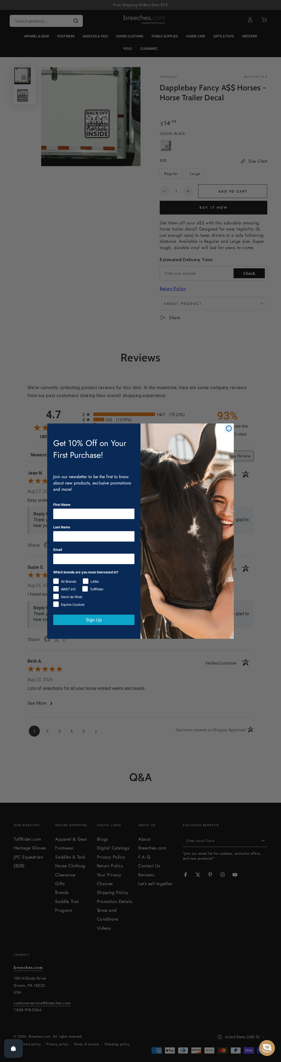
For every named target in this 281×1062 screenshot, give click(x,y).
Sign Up (94, 620)
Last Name (61, 527)
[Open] (13, 1048)
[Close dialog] (229, 428)
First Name (62, 504)
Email (57, 549)
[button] (267, 1048)
